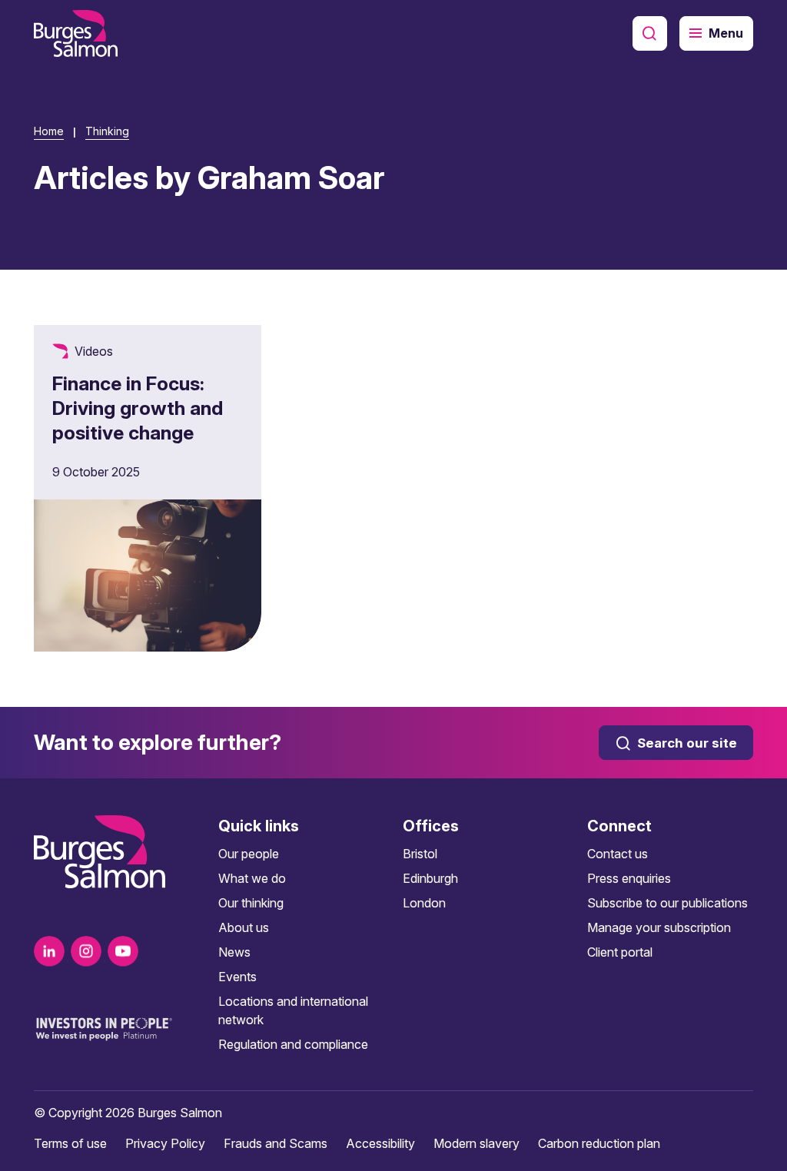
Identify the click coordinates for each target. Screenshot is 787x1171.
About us (243, 927)
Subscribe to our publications (667, 903)
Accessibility (380, 1143)
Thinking (107, 131)
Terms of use (70, 1143)
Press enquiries (629, 878)
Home (49, 131)
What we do (252, 878)
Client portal (620, 952)
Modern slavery (476, 1143)
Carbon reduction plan (599, 1143)
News (234, 952)
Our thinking (251, 903)
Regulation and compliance (293, 1044)
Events (237, 976)
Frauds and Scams (275, 1143)
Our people (248, 853)
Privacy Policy (165, 1143)
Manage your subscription (659, 927)
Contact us (617, 853)
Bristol (420, 853)
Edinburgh (430, 878)
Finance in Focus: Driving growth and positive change (137, 408)
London (424, 903)
